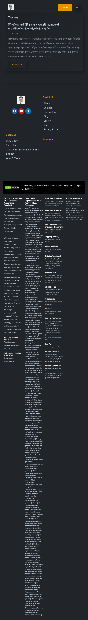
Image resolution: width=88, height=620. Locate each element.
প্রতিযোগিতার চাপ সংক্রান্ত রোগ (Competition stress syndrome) (32, 350)
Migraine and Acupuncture (74, 215)
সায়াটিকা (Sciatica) (30, 311)
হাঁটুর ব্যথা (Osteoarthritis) (32, 452)
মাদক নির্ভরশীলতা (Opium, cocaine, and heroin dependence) (33, 448)
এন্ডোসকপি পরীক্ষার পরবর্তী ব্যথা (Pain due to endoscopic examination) (33, 457)
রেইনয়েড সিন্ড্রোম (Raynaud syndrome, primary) (32, 505)
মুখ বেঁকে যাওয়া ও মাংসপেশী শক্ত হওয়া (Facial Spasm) (32, 382)
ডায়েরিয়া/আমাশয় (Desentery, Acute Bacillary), (32, 233)
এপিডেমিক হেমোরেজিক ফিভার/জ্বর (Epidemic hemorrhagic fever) (33, 366)
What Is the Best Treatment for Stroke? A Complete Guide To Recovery (53, 292)
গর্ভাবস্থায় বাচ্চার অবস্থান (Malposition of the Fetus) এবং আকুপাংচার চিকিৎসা (54, 357)
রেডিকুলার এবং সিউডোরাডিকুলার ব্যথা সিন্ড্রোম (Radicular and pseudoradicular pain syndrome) (31, 498)
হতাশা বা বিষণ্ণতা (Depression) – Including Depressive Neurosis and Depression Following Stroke (33, 226)
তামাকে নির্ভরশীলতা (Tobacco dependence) (32, 549)
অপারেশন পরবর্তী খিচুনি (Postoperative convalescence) (30, 482)
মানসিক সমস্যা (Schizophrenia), (33, 523)
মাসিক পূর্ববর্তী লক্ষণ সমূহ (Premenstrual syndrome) (33, 487)
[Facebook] (14, 111)
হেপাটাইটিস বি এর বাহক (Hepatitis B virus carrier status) (33, 405)
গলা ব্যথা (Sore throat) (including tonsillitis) (33, 533)
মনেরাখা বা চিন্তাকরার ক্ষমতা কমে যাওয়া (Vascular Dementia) (32, 562)
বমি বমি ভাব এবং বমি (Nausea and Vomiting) (33, 283)
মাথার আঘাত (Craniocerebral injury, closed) (32, 354)
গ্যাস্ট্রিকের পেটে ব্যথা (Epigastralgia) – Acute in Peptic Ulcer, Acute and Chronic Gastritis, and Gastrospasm (34, 242)
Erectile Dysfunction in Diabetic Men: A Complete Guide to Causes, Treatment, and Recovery (54, 328)
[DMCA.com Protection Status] (12, 187)
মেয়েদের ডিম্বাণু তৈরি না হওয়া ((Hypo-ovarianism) (33, 418)
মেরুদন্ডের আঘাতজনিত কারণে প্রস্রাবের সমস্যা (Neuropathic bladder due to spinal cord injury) (33, 574)
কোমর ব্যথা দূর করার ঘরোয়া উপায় (52, 201)
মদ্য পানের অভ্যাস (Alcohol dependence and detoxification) (33, 327)
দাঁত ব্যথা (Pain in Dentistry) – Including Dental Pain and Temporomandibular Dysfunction (31, 292)
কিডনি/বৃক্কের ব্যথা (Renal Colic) (33, 594)
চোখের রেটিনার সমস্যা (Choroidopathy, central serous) (34, 610)
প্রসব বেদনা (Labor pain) (31, 599)
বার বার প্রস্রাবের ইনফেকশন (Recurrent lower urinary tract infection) (33, 510)
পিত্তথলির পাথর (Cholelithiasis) (33, 596)
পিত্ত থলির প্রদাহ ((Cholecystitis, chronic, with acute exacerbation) (33, 343)
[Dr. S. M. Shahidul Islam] (14, 7)
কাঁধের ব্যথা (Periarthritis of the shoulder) (31, 299)
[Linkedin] (28, 111)
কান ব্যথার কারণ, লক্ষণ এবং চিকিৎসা (53, 347)
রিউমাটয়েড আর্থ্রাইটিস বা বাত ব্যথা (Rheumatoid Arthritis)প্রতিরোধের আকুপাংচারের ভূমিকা (33, 26)
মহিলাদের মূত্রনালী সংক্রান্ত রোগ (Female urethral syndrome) (33, 389)
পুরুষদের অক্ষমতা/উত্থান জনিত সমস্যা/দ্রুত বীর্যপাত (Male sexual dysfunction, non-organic (33, 430)
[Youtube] (21, 111)
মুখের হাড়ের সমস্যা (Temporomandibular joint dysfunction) (33, 542)
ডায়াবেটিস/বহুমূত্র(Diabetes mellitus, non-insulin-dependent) (32, 359)
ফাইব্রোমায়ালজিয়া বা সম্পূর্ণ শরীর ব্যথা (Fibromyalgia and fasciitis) (33, 393)
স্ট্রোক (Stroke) (34, 313)
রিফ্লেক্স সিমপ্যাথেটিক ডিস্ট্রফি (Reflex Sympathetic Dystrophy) (33, 519)
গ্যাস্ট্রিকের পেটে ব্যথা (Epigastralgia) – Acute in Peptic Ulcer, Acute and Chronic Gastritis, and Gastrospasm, (33, 251)
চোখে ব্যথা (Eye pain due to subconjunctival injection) (33, 377)
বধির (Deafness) (37, 615)
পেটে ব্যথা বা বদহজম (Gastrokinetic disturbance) (32, 398)
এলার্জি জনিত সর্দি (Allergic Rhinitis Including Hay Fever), (34, 217)
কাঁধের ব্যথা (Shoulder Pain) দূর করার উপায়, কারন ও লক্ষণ (53, 280)
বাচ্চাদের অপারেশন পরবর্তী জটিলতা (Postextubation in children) (34, 475)
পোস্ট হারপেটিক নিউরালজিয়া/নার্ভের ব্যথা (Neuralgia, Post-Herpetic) (33, 439)
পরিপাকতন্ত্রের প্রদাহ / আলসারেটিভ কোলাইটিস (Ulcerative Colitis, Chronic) (33, 558)
